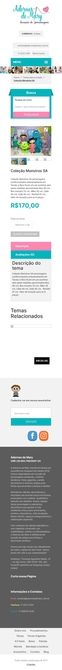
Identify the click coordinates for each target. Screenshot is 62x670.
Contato (35, 651)
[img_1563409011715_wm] (47, 161)
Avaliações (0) (24, 254)
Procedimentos (39, 630)
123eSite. (31, 664)
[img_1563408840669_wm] (15, 161)
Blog (46, 651)
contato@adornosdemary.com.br (32, 45)
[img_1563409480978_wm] (39, 161)
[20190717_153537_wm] (31, 161)
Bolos (32, 641)
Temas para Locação (32, 77)
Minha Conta (39, 53)
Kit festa (20, 641)
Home (16, 77)
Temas (20, 635)
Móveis (18, 646)
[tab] (31, 246)
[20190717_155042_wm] (23, 161)
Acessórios (19, 651)
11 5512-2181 (23, 53)
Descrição (22, 246)
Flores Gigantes (37, 635)
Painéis (43, 641)
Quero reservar (25, 234)
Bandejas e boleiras (37, 646)
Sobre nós (20, 630)
